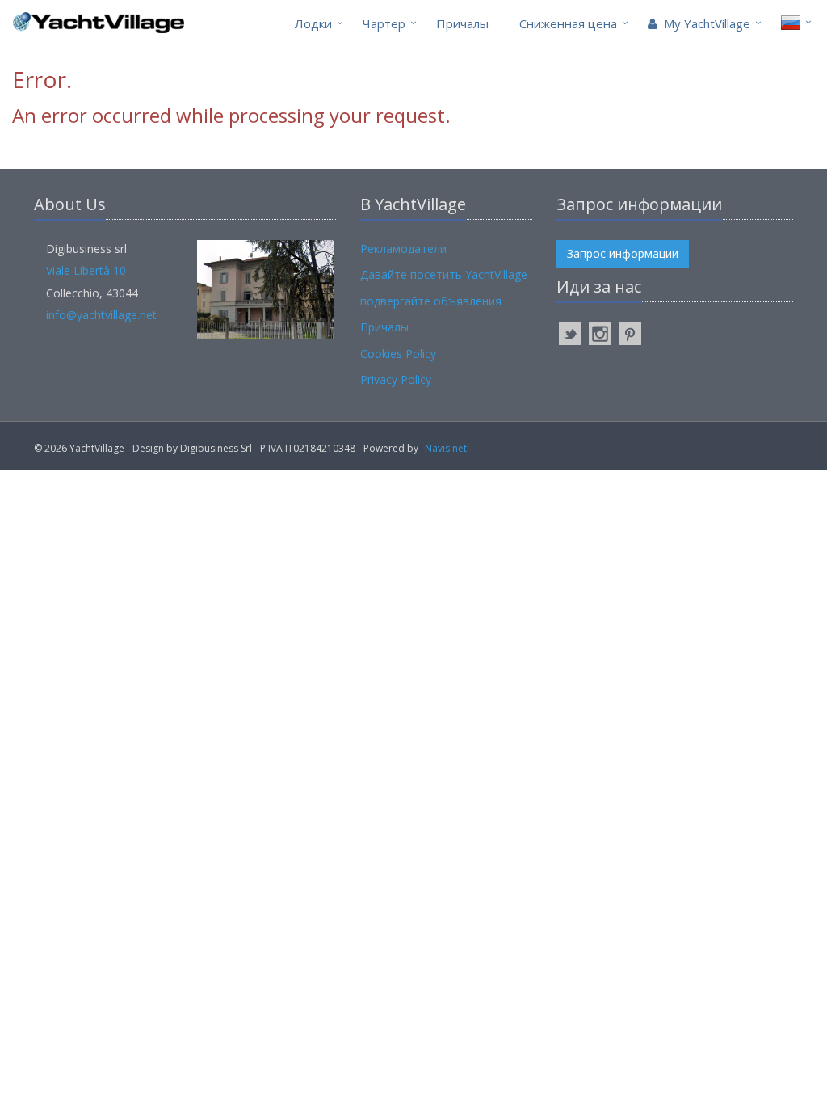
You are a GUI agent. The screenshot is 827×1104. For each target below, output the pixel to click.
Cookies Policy (398, 353)
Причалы (462, 23)
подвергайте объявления (431, 301)
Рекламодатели (403, 248)
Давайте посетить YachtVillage (443, 274)
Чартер (384, 23)
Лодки (313, 23)
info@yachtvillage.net (101, 314)
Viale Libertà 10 (86, 270)
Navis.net (446, 448)
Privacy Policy (395, 379)
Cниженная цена (568, 23)
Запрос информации (622, 253)
